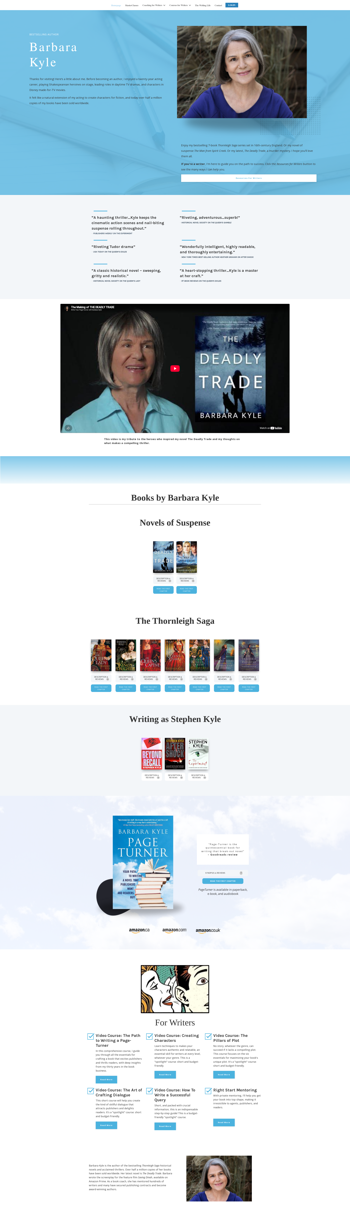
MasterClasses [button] (131, 5)
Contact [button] (218, 5)
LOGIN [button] (231, 5)
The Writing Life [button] (203, 5)
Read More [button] (106, 1079)
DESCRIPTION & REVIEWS (163, 580)
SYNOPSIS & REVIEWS (215, 873)
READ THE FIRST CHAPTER (163, 590)
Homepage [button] (116, 5)
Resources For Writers (249, 178)
